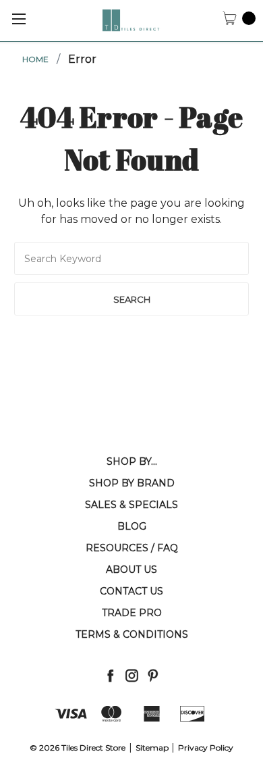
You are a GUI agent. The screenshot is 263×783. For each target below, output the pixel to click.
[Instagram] (132, 675)
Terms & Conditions (132, 634)
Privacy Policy (205, 747)
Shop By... (132, 461)
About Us (131, 569)
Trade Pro (132, 613)
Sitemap (152, 747)
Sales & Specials (131, 505)
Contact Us (131, 591)
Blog (131, 526)
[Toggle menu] (18, 18)
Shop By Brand (132, 483)
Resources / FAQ (132, 548)
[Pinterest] (153, 675)
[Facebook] (110, 675)
